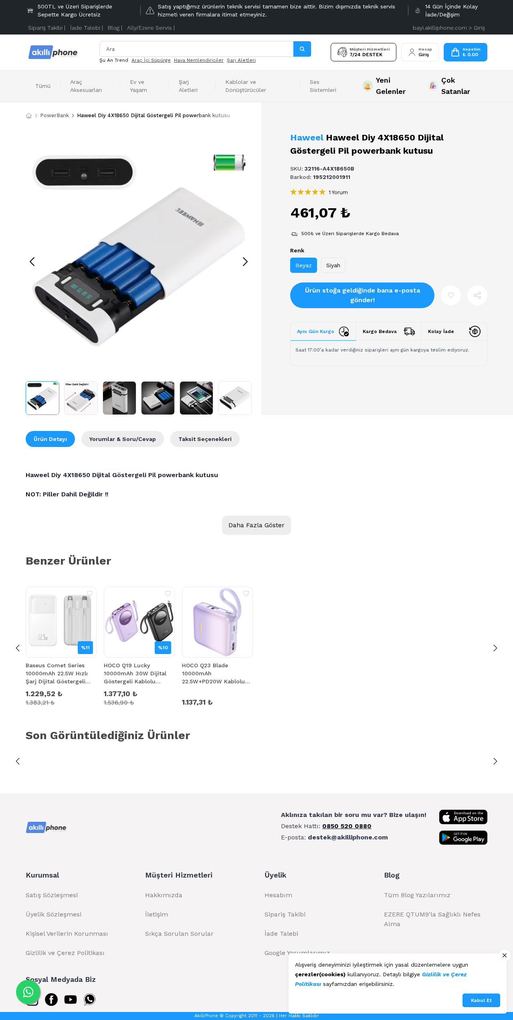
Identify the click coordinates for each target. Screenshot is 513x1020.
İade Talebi (281, 933)
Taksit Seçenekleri (205, 439)
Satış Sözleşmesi (52, 895)
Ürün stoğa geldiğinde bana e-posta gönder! (362, 295)
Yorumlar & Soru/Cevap (122, 439)
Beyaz (303, 265)
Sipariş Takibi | (46, 27)
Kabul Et (481, 1000)
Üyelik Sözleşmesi (53, 914)
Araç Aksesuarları (86, 86)
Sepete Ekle (61, 701)
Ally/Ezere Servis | (151, 27)
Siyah (333, 265)
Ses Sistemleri (323, 86)
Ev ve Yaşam (138, 86)
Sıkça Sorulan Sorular (179, 933)
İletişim (156, 914)
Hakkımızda (163, 895)
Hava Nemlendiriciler (199, 60)
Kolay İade (441, 331)
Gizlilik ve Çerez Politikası (65, 953)
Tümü (42, 86)
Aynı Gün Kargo (315, 331)
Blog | (115, 27)
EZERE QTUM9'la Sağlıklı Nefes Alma (432, 919)
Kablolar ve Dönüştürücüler (245, 86)
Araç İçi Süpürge (151, 60)
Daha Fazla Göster (256, 525)
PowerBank (54, 115)
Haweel (306, 137)
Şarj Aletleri (241, 60)
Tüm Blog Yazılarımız (417, 895)
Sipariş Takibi (285, 914)
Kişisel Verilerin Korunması (67, 933)
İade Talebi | (86, 27)
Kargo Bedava (380, 331)
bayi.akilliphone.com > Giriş (449, 27)
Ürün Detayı (50, 439)
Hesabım (278, 895)
